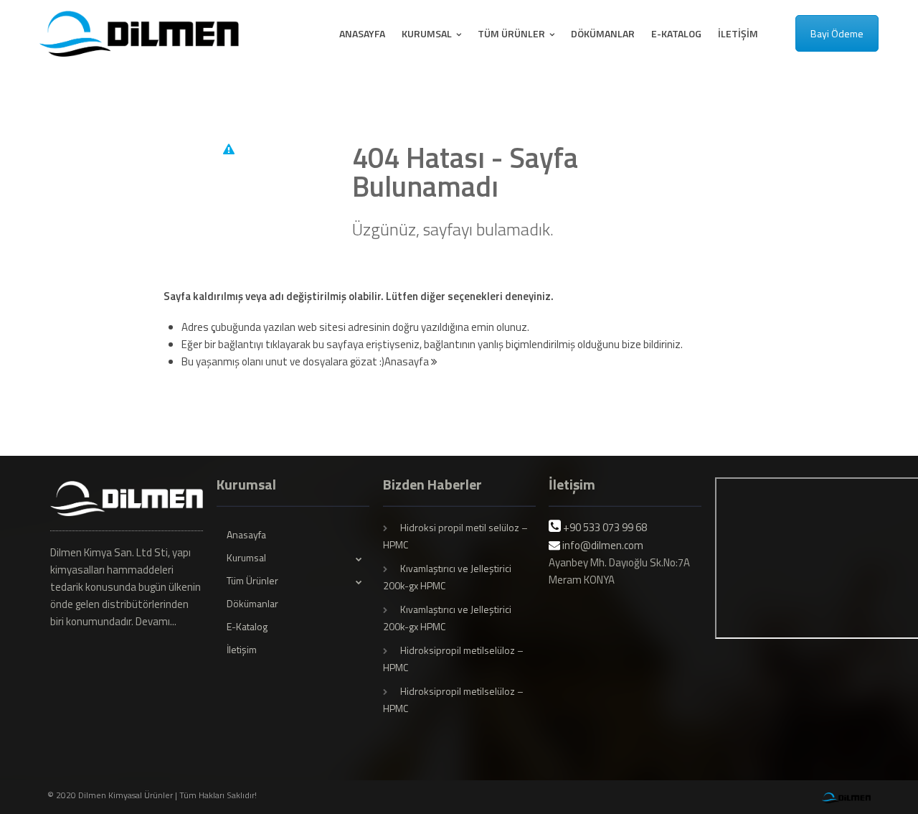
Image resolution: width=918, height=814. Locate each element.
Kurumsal (428, 33)
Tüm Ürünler (512, 33)
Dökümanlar (603, 33)
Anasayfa (362, 33)
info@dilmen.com (602, 545)
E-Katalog (676, 33)
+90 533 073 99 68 (605, 527)
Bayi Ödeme (836, 33)
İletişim (738, 33)
